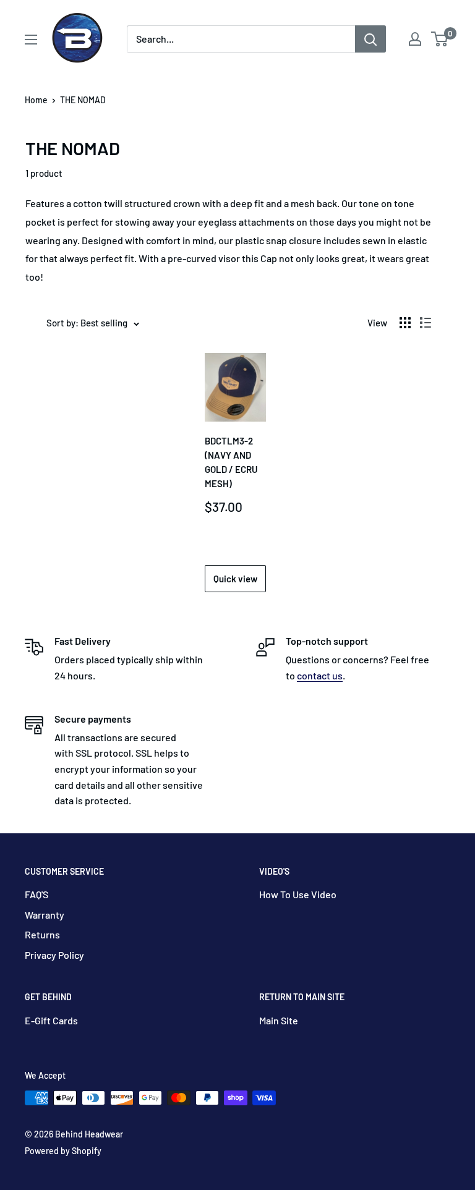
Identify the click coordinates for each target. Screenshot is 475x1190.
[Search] (370, 39)
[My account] (415, 39)
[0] (440, 39)
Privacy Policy (54, 955)
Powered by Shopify (63, 1150)
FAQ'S (36, 894)
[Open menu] (31, 40)
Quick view (235, 578)
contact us (320, 675)
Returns (42, 934)
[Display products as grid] (405, 322)
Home (36, 100)
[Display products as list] (425, 322)
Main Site (278, 1020)
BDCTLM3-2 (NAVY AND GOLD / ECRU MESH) (231, 462)
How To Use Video (297, 894)
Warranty (44, 914)
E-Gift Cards (51, 1020)
